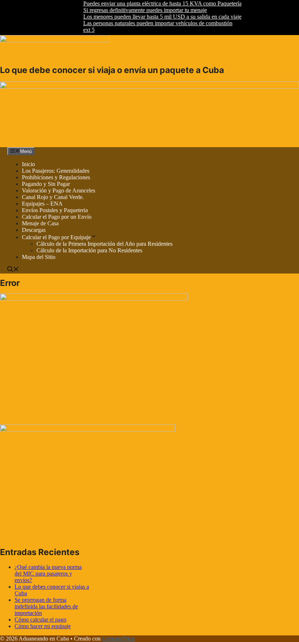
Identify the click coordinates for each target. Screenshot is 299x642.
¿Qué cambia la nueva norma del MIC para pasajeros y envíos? (48, 573)
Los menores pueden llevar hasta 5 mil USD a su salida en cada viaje (157, 17)
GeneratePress (118, 638)
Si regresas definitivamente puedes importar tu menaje (139, 10)
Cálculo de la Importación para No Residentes (89, 250)
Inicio (28, 164)
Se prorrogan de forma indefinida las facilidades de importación (46, 606)
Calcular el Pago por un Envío (57, 217)
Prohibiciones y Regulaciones (56, 177)
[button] (13, 270)
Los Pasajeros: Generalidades (55, 171)
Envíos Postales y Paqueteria (55, 210)
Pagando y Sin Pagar (46, 184)
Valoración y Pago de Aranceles (58, 190)
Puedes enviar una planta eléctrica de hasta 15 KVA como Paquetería (157, 3)
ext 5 (83, 30)
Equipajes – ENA (42, 203)
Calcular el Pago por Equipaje (56, 237)
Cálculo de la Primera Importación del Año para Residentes (104, 244)
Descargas (34, 230)
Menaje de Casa (40, 223)
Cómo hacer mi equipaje (43, 626)
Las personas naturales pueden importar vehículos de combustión (152, 23)
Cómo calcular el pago (40, 619)
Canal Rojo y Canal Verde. (53, 197)
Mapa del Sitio (38, 257)
